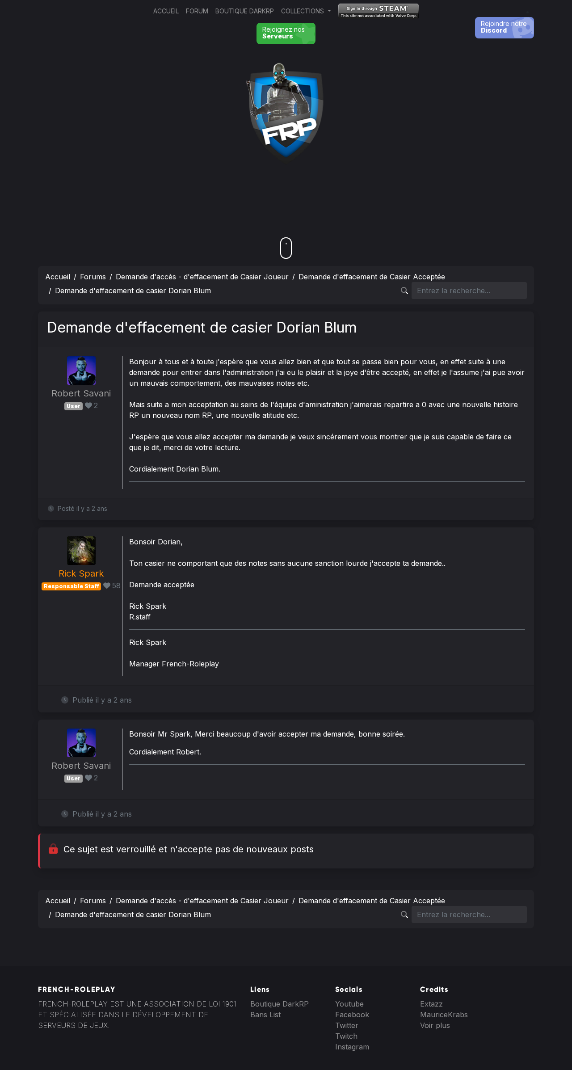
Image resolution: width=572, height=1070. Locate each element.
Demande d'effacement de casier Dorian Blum (133, 290)
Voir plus (435, 1025)
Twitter (346, 1025)
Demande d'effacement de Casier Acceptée (372, 276)
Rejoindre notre (504, 27)
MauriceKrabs (444, 1014)
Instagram (352, 1046)
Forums (93, 276)
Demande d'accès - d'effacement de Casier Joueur (202, 276)
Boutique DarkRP (244, 11)
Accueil (166, 11)
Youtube (349, 1003)
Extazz (431, 1003)
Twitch (346, 1036)
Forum (197, 11)
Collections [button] (303, 11)
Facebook (352, 1014)
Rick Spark (81, 573)
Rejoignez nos (283, 32)
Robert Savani (81, 393)
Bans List (265, 1014)
